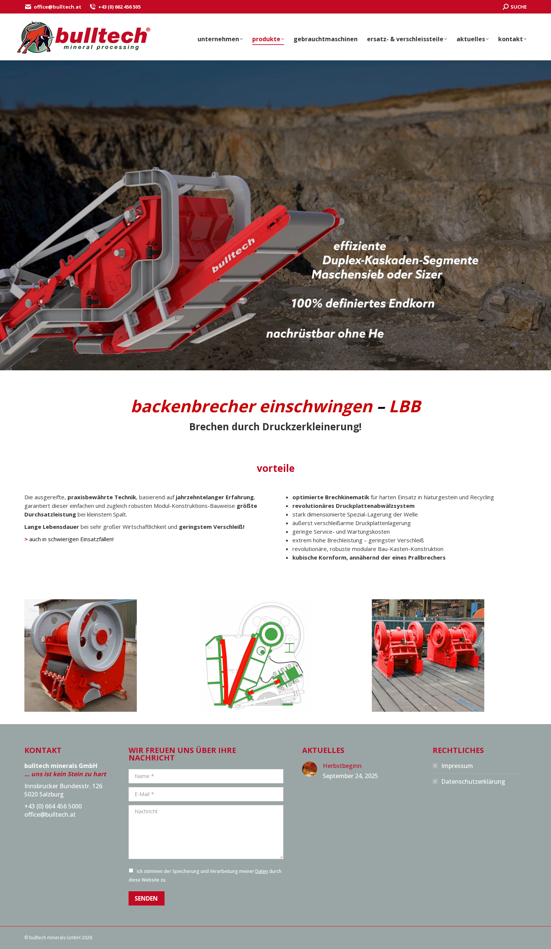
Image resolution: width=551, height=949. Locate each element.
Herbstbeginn (342, 766)
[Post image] (309, 769)
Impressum (457, 766)
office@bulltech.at (57, 6)
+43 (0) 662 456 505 (119, 6)
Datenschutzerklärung (473, 781)
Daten (261, 871)
